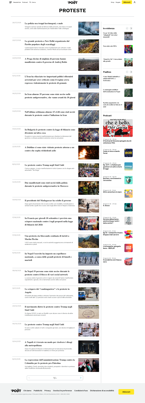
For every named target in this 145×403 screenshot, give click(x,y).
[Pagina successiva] (80, 377)
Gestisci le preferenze (62, 390)
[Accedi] (135, 2)
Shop (112, 2)
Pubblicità (38, 390)
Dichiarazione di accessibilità (102, 390)
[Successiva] (131, 28)
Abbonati (126, 2)
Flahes (107, 72)
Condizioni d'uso (81, 390)
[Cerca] (30, 2)
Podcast (25, 2)
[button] (29, 377)
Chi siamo (27, 390)
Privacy (47, 390)
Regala (118, 2)
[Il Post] (72, 2)
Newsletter (17, 2)
